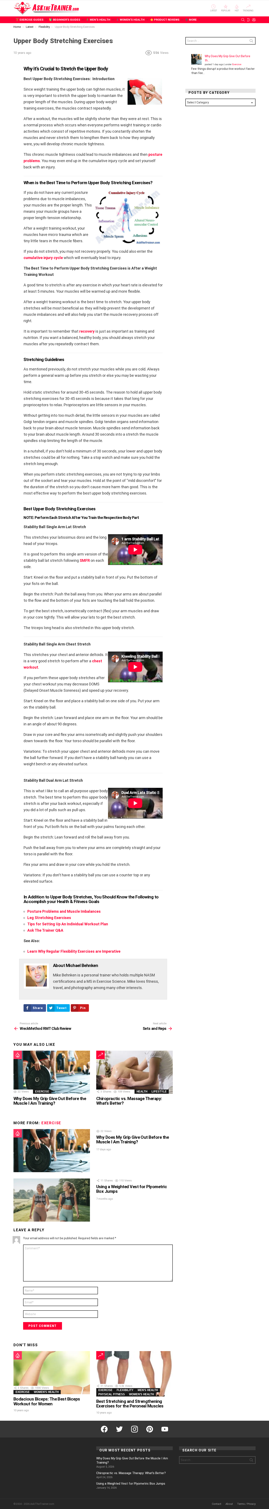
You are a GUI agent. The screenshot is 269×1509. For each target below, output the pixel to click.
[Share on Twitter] (15, 78)
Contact (216, 1503)
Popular (225, 10)
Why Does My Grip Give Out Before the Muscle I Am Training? (49, 1101)
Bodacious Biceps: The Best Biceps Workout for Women (46, 1401)
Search (251, 41)
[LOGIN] (254, 19)
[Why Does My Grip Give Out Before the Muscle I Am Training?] (51, 1072)
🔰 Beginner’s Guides (64, 19)
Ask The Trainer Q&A (45, 930)
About (229, 1503)
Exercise (42, 1091)
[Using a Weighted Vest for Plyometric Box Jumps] (51, 1200)
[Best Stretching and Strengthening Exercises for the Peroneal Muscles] (134, 1374)
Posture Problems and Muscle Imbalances (64, 911)
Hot (237, 10)
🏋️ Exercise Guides (30, 19)
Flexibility (125, 1390)
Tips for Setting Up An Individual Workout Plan (67, 924)
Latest (213, 10)
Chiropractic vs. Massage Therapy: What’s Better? (129, 1101)
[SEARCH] (243, 19)
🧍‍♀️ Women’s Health (130, 19)
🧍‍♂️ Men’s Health (98, 19)
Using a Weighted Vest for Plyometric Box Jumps (131, 1189)
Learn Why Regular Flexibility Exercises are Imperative (73, 951)
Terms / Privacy (246, 1503)
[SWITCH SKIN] (248, 19)
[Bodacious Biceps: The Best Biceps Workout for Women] (51, 1372)
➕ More (191, 19)
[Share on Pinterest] (15, 84)
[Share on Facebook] (15, 72)
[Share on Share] (15, 90)
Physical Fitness (111, 1394)
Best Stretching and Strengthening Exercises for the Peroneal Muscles (129, 1403)
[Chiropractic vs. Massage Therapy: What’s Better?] (134, 1072)
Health (142, 1091)
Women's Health (46, 1392)
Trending (248, 10)
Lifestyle (159, 1091)
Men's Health (148, 1390)
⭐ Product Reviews (164, 19)
